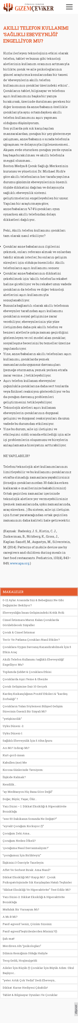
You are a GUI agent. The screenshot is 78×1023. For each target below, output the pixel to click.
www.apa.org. (20, 563)
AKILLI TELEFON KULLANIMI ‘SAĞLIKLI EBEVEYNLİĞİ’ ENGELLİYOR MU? (35, 34)
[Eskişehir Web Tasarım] (76, 1014)
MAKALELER (13, 592)
